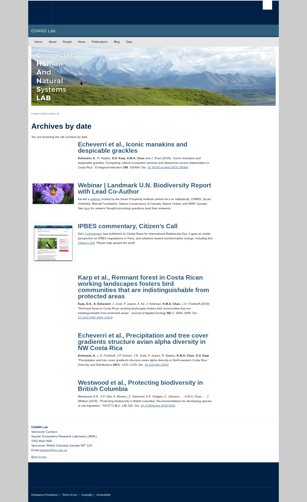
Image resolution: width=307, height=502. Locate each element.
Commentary (93, 233)
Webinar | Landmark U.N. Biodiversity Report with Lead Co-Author (144, 188)
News (81, 41)
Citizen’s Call (86, 243)
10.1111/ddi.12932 (157, 364)
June (51, 113)
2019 (44, 113)
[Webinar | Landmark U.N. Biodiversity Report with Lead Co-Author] (53, 193)
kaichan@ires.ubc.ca (53, 450)
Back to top (39, 456)
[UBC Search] (267, 5)
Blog (117, 41)
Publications (100, 41)
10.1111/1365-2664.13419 (95, 317)
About (52, 41)
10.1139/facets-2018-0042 (158, 405)
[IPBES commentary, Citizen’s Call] (53, 243)
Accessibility (103, 494)
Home (38, 41)
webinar (95, 199)
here (87, 208)
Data (129, 41)
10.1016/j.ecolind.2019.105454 (167, 167)
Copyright (86, 494)
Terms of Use (69, 494)
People (67, 41)
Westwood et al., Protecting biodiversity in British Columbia (140, 385)
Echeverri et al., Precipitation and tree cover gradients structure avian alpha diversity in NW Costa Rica (143, 341)
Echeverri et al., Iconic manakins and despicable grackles (132, 147)
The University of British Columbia (40, 13)
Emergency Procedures (44, 494)
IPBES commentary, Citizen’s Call (128, 226)
